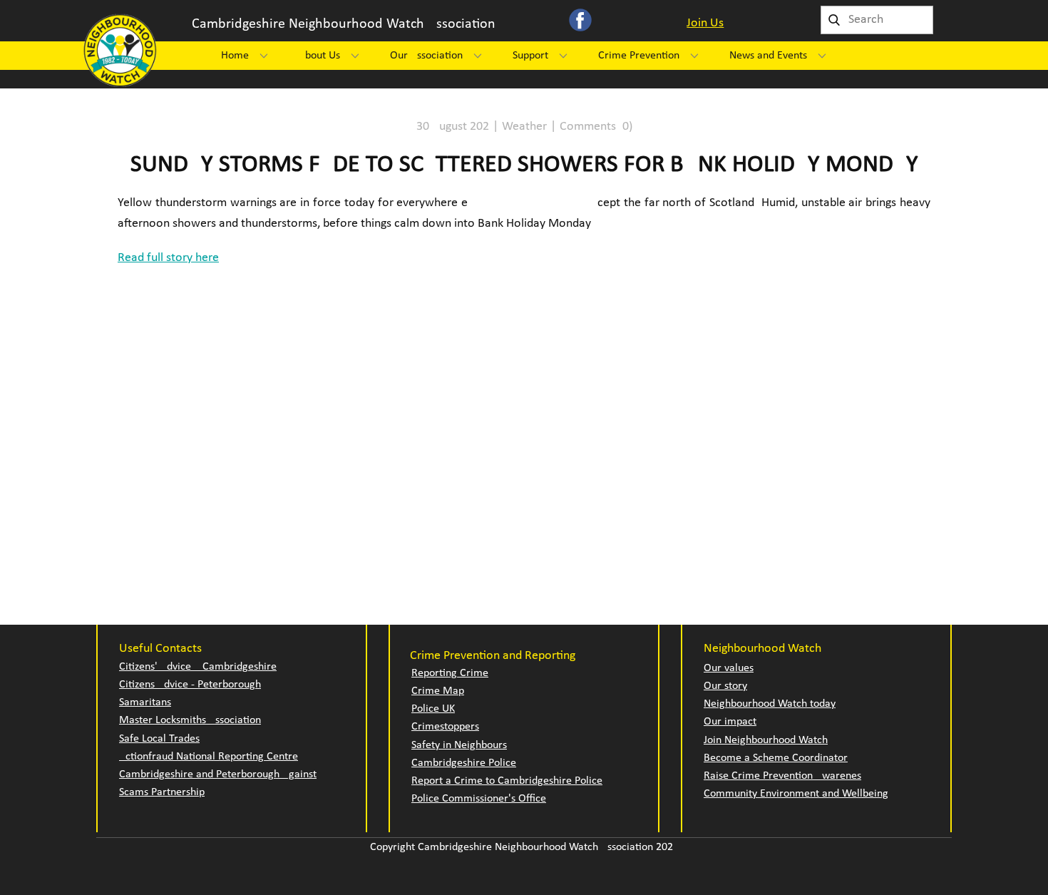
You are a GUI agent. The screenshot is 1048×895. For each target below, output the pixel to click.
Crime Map (437, 691)
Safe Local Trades (159, 739)
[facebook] (580, 20)
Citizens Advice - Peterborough (190, 684)
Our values (729, 668)
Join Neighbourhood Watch (766, 740)
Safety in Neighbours (459, 745)
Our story (725, 686)
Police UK (433, 709)
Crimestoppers (445, 726)
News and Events (768, 55)
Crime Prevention (638, 55)
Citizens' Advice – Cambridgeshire (198, 666)
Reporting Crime (449, 673)
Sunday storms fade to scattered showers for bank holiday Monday (524, 165)
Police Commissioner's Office (478, 798)
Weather (524, 126)
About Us (319, 55)
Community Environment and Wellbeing (796, 793)
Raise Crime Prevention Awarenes (782, 776)
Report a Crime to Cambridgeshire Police (506, 781)
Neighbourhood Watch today (770, 704)
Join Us (705, 23)
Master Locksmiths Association (190, 720)
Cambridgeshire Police (463, 763)
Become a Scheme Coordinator (776, 758)
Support (530, 55)
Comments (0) (596, 126)
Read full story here (168, 258)
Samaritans (145, 702)
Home (235, 55)
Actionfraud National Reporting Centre (208, 756)
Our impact (730, 721)
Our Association (426, 55)
